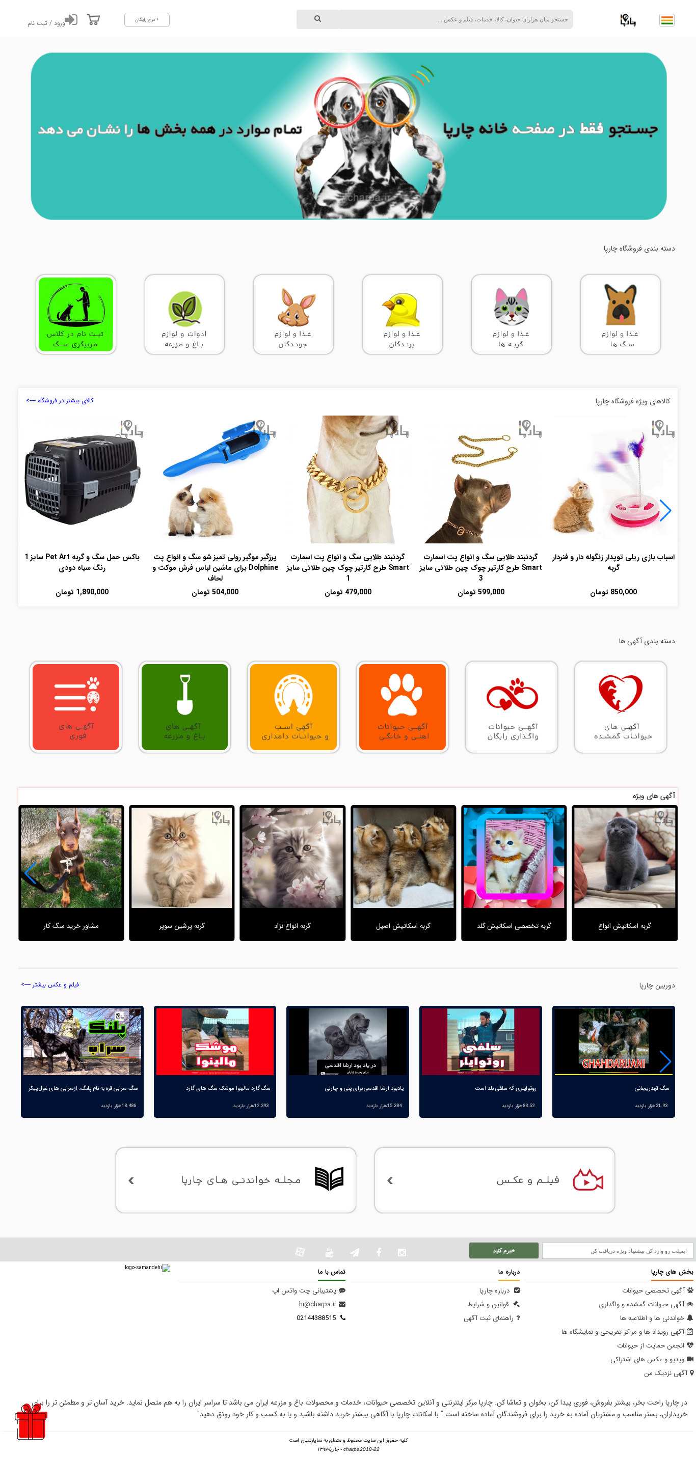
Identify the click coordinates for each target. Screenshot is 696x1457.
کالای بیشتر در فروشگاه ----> (59, 400)
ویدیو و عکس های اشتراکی (647, 1359)
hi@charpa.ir (317, 1304)
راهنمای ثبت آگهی (489, 1318)
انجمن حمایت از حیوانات (650, 1345)
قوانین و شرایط (489, 1304)
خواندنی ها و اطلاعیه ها (652, 1318)
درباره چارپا (495, 1290)
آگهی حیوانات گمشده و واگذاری (641, 1304)
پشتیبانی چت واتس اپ (304, 1290)
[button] (666, 511)
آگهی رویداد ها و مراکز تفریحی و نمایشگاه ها (622, 1332)
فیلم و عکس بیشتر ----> (50, 984)
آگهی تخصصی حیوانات (653, 1290)
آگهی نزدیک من (665, 1373)
